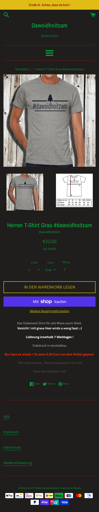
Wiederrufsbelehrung (17, 462)
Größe (34, 262)
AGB (6, 416)
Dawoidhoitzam (49, 25)
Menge (66, 262)
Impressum (11, 431)
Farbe (50, 262)
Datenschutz (12, 447)
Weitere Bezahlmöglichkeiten (49, 311)
